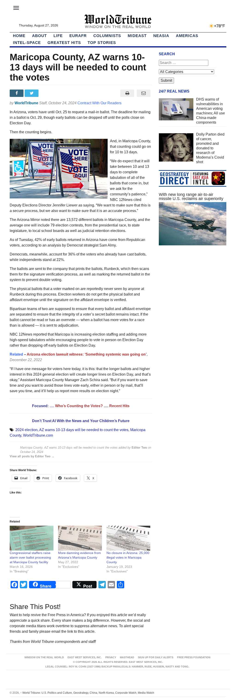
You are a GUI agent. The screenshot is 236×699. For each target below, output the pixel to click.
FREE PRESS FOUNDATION (193, 657)
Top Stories (102, 43)
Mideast (137, 36)
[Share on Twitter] (32, 93)
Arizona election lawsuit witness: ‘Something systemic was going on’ (87, 354)
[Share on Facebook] (17, 93)
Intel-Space (27, 43)
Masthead (127, 657)
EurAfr (78, 36)
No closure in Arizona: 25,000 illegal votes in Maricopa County (127, 557)
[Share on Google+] (47, 93)
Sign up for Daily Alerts (155, 657)
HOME (19, 36)
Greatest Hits (64, 43)
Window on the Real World (44, 657)
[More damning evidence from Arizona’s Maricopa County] (80, 538)
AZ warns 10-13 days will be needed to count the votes (83, 430)
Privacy (110, 657)
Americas (187, 36)
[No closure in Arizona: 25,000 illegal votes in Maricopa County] (128, 538)
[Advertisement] (192, 289)
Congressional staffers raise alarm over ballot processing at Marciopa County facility (30, 557)
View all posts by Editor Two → (32, 456)
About (39, 36)
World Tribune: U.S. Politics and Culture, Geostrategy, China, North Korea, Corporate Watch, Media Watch (87, 692)
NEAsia (161, 36)
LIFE (58, 36)
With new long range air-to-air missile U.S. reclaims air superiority (191, 196)
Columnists (107, 36)
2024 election (26, 430)
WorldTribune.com (38, 435)
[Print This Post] (127, 93)
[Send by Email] (144, 93)
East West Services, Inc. (85, 657)
